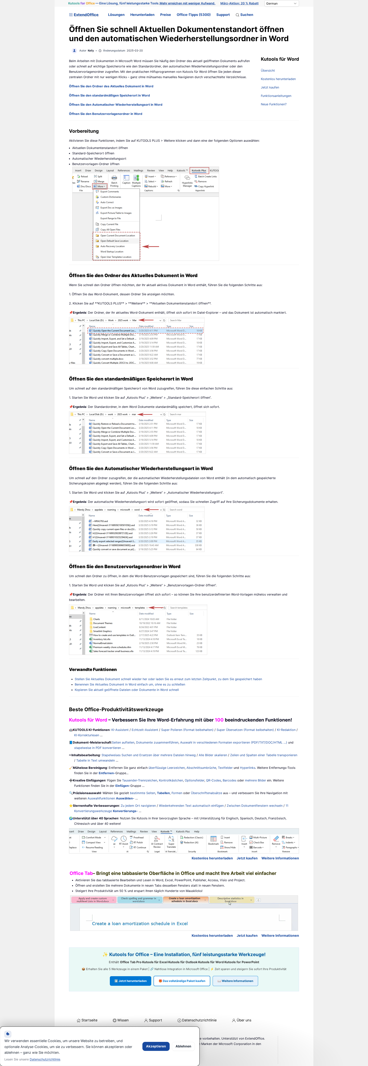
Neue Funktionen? (274, 104)
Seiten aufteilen (123, 742)
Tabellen (163, 793)
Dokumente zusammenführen (157, 742)
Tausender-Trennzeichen (139, 780)
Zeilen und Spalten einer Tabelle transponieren (263, 755)
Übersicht (268, 70)
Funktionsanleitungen (276, 96)
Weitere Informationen (280, 858)
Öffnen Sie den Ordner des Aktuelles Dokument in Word (111, 86)
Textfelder (225, 768)
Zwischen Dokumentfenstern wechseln (255, 805)
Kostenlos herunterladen (278, 79)
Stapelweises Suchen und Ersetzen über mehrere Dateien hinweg (149, 755)
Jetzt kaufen (270, 87)
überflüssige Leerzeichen (167, 768)
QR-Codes (213, 780)
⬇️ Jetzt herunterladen (130, 981)
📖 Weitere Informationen (235, 981)
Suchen (246, 15)
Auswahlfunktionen (111, 798)
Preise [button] (165, 15)
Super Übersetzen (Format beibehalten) (245, 730)
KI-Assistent (120, 730)
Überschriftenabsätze (206, 793)
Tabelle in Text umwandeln (95, 760)
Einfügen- (122, 786)
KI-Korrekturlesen (86, 735)
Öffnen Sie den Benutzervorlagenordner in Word (105, 114)
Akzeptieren (156, 1046)
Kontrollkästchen (171, 780)
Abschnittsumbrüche (201, 768)
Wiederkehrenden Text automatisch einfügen (191, 805)
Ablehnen (183, 1046)
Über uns (244, 1020)
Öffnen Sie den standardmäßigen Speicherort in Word (109, 95)
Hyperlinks (247, 768)
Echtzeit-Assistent (145, 730)
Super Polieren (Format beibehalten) (187, 730)
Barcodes (229, 780)
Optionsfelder (194, 780)
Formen (177, 793)
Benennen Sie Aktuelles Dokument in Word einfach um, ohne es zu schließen (130, 684)
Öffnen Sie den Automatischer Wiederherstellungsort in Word (115, 104)
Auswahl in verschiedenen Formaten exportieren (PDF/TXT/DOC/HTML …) (233, 742)
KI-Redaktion (286, 730)
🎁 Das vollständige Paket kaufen (182, 981)
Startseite (89, 1020)
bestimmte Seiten (142, 793)
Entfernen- (107, 773)
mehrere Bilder (255, 780)
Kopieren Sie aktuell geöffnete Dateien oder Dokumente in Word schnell (127, 690)
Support (223, 15)
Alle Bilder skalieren (213, 755)
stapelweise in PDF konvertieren (97, 748)
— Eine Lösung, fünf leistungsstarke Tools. (141, 3)
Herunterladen (142, 15)
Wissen (123, 1020)
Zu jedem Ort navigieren (138, 805)
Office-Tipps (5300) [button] (194, 15)
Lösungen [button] (116, 15)
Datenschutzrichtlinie (199, 1020)
